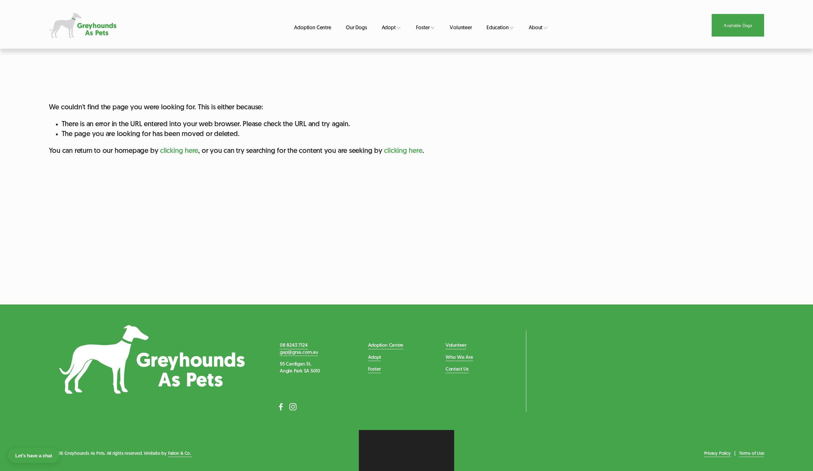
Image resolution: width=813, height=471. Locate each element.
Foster (374, 369)
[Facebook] (281, 407)
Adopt (374, 357)
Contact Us (457, 369)
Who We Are (459, 357)
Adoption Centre (312, 28)
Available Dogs (738, 25)
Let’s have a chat (33, 455)
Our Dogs (356, 28)
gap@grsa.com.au (299, 352)
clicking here (179, 151)
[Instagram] (293, 407)
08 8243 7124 (293, 345)
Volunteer (461, 28)
